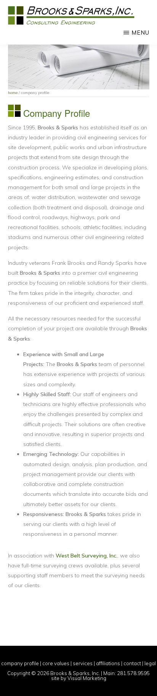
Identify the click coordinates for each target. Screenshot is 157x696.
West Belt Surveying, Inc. (86, 555)
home (13, 92)
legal (150, 663)
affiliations (108, 663)
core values (55, 663)
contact (132, 663)
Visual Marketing (86, 678)
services (83, 663)
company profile (20, 663)
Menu (140, 32)
